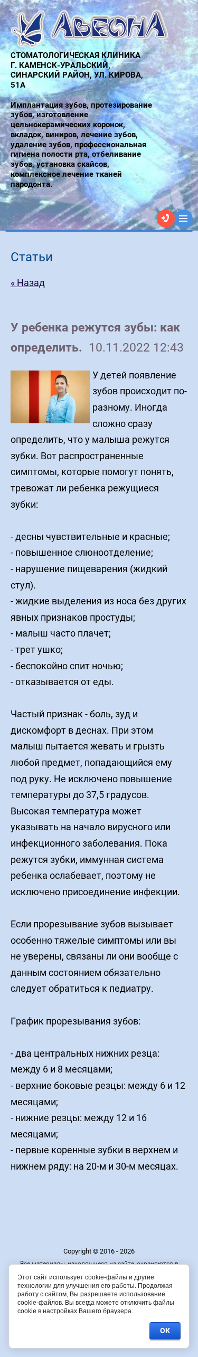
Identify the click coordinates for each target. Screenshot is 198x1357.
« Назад (28, 282)
